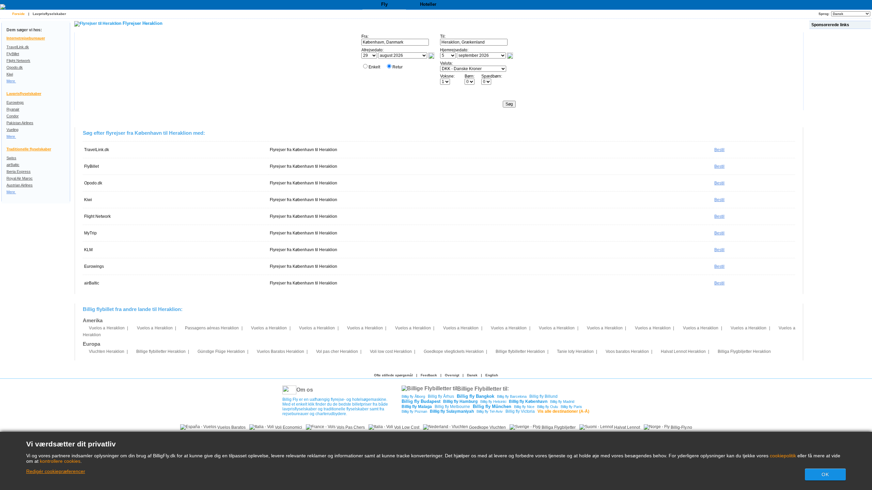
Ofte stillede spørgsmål (393, 375)
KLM (88, 249)
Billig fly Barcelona (512, 396)
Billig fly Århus (441, 396)
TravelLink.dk (17, 47)
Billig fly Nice (524, 407)
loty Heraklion (575, 351)
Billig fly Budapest (421, 401)
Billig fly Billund (543, 396)
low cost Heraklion (391, 351)
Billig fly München (492, 406)
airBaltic (12, 165)
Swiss (11, 158)
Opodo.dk (14, 67)
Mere (11, 81)
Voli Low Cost (406, 427)
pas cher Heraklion (337, 351)
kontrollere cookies (60, 461)
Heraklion (106, 351)
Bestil (719, 149)
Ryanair (12, 109)
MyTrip (90, 233)
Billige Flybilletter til (482, 388)
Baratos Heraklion (280, 351)
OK (825, 474)
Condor (12, 116)
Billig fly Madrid (562, 401)
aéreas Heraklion (212, 328)
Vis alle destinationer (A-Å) (563, 411)
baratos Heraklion (627, 351)
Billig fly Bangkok (475, 396)
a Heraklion (107, 328)
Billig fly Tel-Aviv (490, 411)
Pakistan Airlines (19, 123)
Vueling (12, 130)
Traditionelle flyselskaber (28, 149)
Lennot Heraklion (683, 351)
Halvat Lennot (626, 427)
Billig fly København (528, 401)
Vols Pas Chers (350, 427)
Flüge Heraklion (221, 351)
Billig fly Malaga (417, 406)
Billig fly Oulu (547, 407)
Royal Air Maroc (19, 178)
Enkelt (374, 67)
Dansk (472, 375)
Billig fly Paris (571, 407)
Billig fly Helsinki (493, 401)
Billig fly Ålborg (413, 396)
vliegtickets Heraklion (454, 351)
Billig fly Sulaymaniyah (452, 411)
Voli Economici (288, 427)
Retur (397, 67)
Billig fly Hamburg (460, 401)
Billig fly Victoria (520, 411)
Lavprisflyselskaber (49, 14)
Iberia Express (18, 171)
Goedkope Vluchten (487, 427)
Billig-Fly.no (681, 427)
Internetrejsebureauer (25, 38)
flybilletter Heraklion (161, 351)
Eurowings (15, 102)
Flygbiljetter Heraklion (744, 351)
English (491, 375)
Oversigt (452, 375)
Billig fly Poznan (414, 411)
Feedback (429, 375)
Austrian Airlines (19, 185)
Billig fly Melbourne (452, 406)
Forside (18, 14)
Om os (304, 390)
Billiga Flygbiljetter (558, 427)
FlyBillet (12, 54)
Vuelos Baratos (231, 427)
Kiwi (9, 74)
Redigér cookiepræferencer (55, 471)
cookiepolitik (783, 455)
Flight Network (18, 61)
